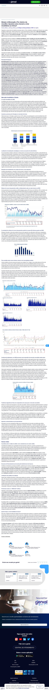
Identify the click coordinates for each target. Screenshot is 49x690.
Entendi (40, 686)
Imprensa (14, 667)
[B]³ (16, 647)
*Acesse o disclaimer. (12, 678)
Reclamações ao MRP (16, 653)
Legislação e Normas (34, 672)
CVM (16, 649)
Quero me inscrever (25, 613)
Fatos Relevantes (34, 667)
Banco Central (16, 651)
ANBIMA (32, 649)
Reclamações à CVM (32, 651)
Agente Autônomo (14, 665)
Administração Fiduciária (34, 670)
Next (43, 566)
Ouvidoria (34, 665)
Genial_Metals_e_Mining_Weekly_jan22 (9, 27)
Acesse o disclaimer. (5, 525)
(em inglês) (26, 27)
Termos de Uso (14, 672)
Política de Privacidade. (23, 688)
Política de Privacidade (14, 670)
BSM (32, 647)
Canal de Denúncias (14, 674)
